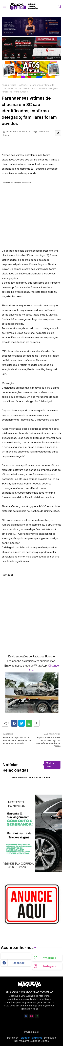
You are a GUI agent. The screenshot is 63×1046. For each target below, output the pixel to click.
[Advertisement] (31, 216)
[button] (59, 6)
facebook (18, 962)
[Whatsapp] (29, 723)
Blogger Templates (31, 1037)
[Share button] (36, 723)
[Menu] (4, 6)
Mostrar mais (50, 765)
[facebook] (26, 1016)
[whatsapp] (37, 1016)
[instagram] (31, 1016)
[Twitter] (21, 723)
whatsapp (49, 957)
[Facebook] (14, 723)
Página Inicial (31, 1031)
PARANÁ (22, 85)
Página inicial (9, 85)
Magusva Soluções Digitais (34, 1040)
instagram (49, 966)
